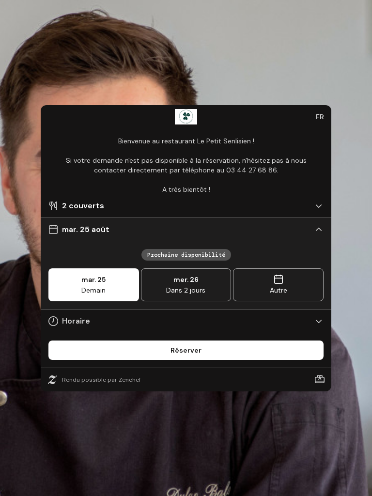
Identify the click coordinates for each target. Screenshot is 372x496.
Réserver (186, 350)
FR (320, 116)
